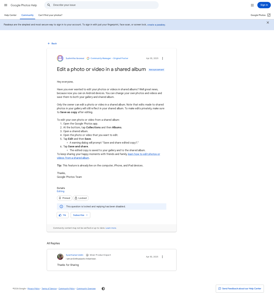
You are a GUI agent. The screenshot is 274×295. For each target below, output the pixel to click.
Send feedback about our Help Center (241, 288)
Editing (60, 191)
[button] (6, 5)
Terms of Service (49, 288)
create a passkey (156, 24)
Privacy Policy (34, 288)
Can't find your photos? (50, 15)
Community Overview (86, 288)
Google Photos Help (24, 5)
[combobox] (106, 5)
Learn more (111, 228)
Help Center (10, 15)
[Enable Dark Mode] (103, 288)
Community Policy (67, 288)
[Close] (268, 23)
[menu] (80, 215)
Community (27, 15)
